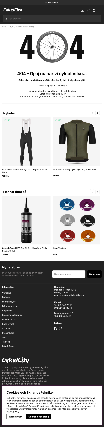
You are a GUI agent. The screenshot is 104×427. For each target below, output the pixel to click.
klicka (80, 295)
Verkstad (6, 292)
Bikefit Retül (8, 346)
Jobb (4, 337)
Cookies (6, 328)
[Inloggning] (82, 10)
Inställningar (15, 416)
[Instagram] (61, 329)
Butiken (6, 297)
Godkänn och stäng (38, 416)
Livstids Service (10, 319)
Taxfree (6, 341)
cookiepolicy (12, 411)
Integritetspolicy (69, 408)
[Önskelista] (88, 10)
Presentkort (8, 333)
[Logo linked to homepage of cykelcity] (12, 10)
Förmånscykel (9, 301)
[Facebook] (56, 329)
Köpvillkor (7, 310)
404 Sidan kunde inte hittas (22, 27)
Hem (4, 27)
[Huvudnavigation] (99, 10)
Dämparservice (9, 306)
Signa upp (94, 274)
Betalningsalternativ (12, 315)
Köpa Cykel (8, 324)
